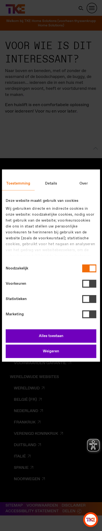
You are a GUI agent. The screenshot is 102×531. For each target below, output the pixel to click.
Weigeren (51, 351)
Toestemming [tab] (18, 183)
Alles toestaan (51, 336)
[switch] (89, 284)
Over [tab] (83, 183)
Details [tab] (51, 183)
